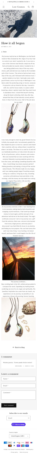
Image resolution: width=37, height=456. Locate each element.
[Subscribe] (28, 418)
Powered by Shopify (20, 449)
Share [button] (5, 51)
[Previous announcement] (3, 2)
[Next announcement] (34, 2)
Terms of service (24, 452)
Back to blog (20, 347)
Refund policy (29, 449)
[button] (4, 7)
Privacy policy (14, 452)
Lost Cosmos (11, 449)
